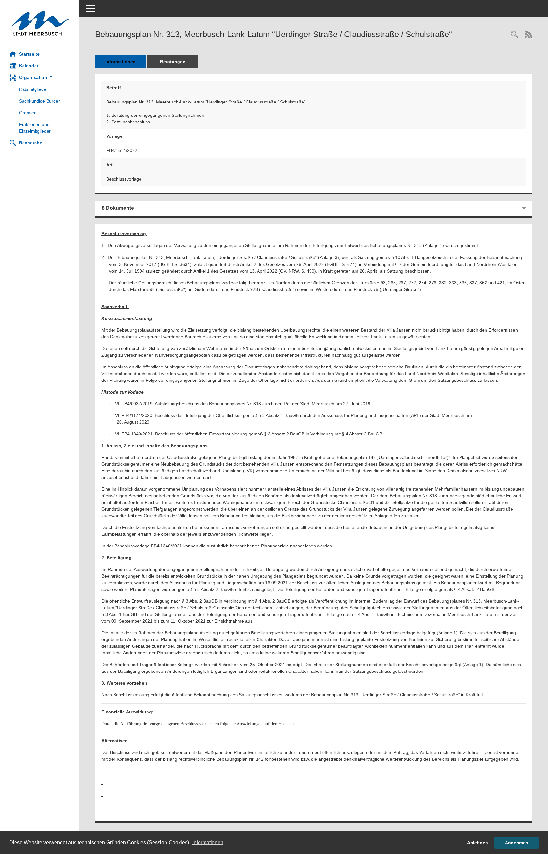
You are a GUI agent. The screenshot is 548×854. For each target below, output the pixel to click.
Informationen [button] (207, 842)
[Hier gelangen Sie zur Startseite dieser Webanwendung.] (39, 23)
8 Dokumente (118, 208)
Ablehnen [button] (477, 842)
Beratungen (173, 61)
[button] (39, 77)
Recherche (30, 142)
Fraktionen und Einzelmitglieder (35, 128)
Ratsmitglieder (33, 89)
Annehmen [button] (516, 842)
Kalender (28, 65)
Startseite (29, 53)
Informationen (120, 61)
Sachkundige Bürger (39, 100)
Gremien (27, 112)
